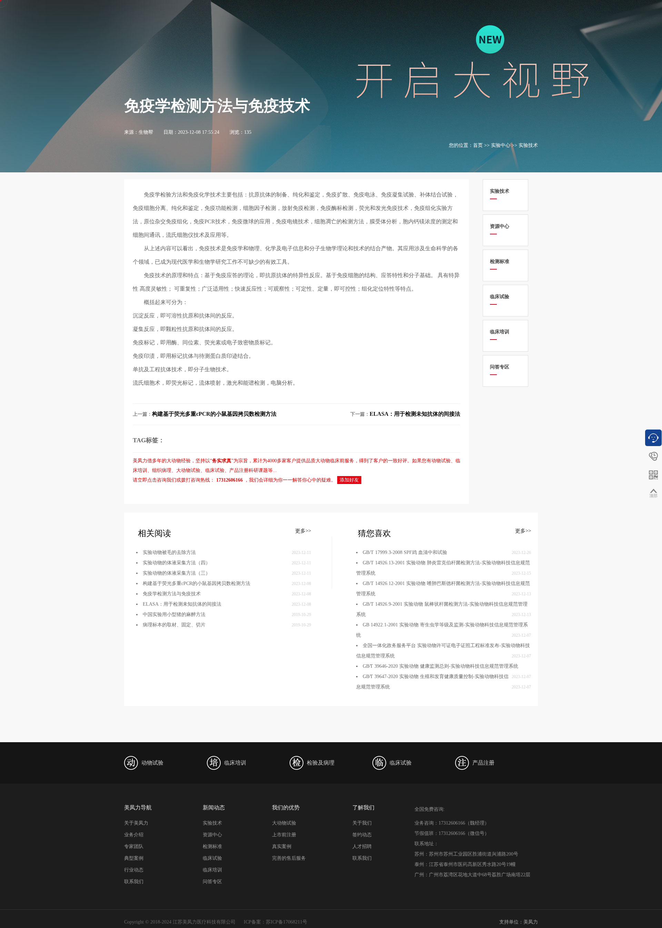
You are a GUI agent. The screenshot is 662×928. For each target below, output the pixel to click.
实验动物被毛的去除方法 (169, 552)
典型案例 (133, 858)
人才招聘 (362, 846)
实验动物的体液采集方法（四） (176, 562)
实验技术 (528, 145)
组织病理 (161, 470)
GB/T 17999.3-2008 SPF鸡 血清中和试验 (405, 552)
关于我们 (362, 823)
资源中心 (212, 834)
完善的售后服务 (289, 858)
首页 (478, 145)
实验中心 (500, 145)
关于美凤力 (136, 823)
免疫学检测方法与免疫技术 (172, 593)
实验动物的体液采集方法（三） (176, 573)
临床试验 (214, 470)
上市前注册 (284, 834)
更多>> (303, 531)
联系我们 (133, 881)
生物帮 (146, 132)
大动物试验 (188, 470)
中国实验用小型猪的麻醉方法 (174, 614)
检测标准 (212, 846)
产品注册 (239, 470)
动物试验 (441, 460)
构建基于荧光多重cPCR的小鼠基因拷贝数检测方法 (214, 414)
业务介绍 (133, 834)
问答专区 (212, 881)
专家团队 (133, 846)
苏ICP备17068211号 (286, 922)
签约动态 (362, 834)
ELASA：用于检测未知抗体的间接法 (415, 414)
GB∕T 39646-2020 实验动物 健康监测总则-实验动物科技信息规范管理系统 (440, 666)
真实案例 (281, 846)
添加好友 (349, 480)
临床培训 (212, 869)
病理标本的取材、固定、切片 (174, 624)
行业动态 (133, 869)
